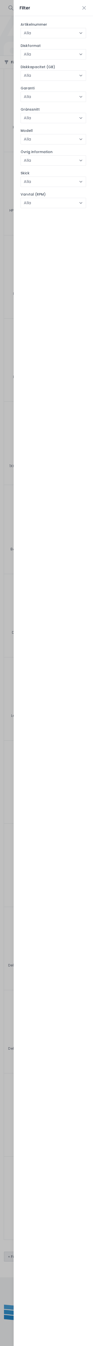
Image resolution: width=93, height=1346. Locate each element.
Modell (27, 130)
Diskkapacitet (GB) (38, 66)
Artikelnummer (34, 24)
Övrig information (37, 151)
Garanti (27, 88)
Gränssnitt (30, 109)
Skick (25, 173)
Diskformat (31, 45)
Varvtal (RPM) (33, 194)
